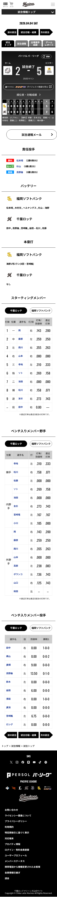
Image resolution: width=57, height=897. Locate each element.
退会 (7, 878)
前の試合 (12, 32)
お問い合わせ (11, 809)
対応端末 (9, 838)
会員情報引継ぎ (12, 872)
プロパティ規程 (12, 844)
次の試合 (45, 32)
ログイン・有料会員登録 (17, 849)
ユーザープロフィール (16, 855)
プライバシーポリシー (16, 821)
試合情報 (15, 745)
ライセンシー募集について (18, 815)
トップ (5, 745)
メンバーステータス (15, 861)
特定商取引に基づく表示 (17, 832)
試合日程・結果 (28, 32)
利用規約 (9, 826)
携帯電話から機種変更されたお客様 (22, 866)
